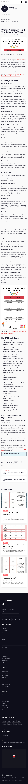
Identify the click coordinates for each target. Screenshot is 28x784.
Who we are (4, 628)
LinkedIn (4, 465)
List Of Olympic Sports (5, 19)
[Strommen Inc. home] (7, 602)
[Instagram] (3, 619)
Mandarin (4, 724)
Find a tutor (4, 647)
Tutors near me (5, 654)
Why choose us (5, 630)
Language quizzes (6, 712)
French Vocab (19, 34)
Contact (3, 639)
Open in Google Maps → (7, 746)
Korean (15, 724)
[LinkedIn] (12, 619)
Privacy (12, 780)
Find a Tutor (17, 1)
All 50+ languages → (6, 729)
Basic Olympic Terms (5, 17)
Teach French (5, 675)
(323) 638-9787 (4, 611)
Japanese (10, 724)
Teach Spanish (5, 673)
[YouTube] (9, 619)
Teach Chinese (5, 682)
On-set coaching (5, 707)
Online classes (5, 652)
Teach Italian (4, 677)
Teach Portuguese (6, 686)
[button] (14, 758)
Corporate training (5, 701)
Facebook (16, 462)
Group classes (5, 649)
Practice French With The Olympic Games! (9, 21)
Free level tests (5, 656)
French (7, 27)
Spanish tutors (5, 735)
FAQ (3, 637)
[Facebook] (6, 619)
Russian (4, 727)
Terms (16, 780)
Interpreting (4, 705)
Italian (14, 721)
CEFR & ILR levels (6, 658)
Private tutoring (5, 694)
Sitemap (20, 780)
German (18, 721)
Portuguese (10, 727)
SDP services (4, 710)
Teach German (5, 679)
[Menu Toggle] (25, 2)
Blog (3, 632)
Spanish (4, 721)
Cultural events (5, 634)
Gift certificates (5, 660)
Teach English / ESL (6, 684)
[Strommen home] (13, 775)
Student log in (5, 662)
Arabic (20, 724)
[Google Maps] (19, 619)
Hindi (15, 727)
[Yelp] (16, 619)
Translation (4, 703)
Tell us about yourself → (10, 615)
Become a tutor (5, 671)
